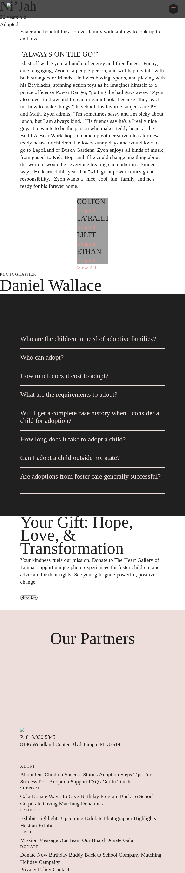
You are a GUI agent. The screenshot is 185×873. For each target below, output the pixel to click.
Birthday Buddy (67, 855)
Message (49, 840)
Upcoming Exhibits (82, 818)
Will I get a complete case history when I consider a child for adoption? (89, 416)
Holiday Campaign (40, 862)
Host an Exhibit (37, 825)
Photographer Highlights (130, 818)
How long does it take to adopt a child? (73, 439)
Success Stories (82, 774)
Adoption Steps (116, 774)
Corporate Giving (39, 804)
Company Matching (140, 855)
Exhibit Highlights (40, 818)
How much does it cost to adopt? (64, 376)
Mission (29, 840)
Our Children (50, 774)
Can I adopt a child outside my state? (70, 457)
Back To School (137, 796)
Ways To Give (64, 796)
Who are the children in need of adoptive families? (88, 338)
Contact (61, 869)
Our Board (94, 840)
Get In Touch (116, 782)
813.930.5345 (40, 737)
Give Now (29, 597)
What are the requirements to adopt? (68, 394)
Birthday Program (100, 796)
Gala (26, 796)
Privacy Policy (36, 869)
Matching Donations (81, 804)
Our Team (70, 840)
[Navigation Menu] (173, 9)
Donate (40, 796)
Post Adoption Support (64, 782)
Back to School (102, 855)
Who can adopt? (42, 357)
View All (86, 268)
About (27, 774)
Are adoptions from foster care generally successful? (90, 476)
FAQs (95, 782)
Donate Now (34, 855)
